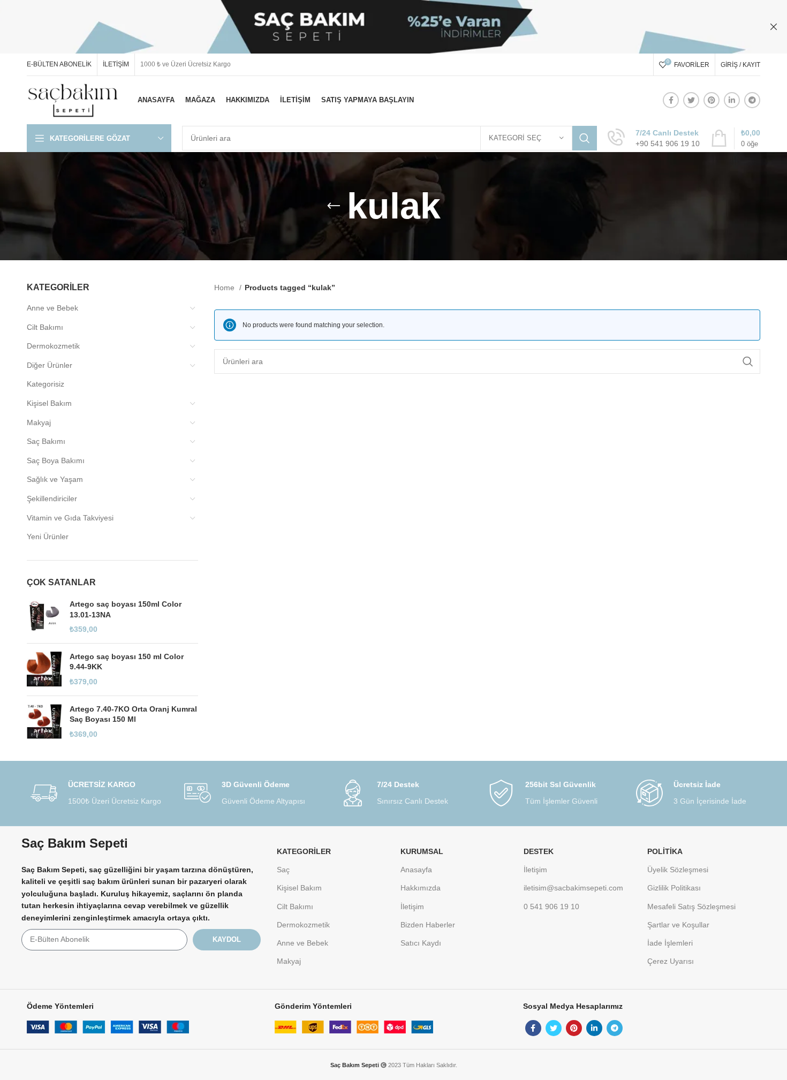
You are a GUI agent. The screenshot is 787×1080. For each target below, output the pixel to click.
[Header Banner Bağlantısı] (377, 27)
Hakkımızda (420, 887)
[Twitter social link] (691, 100)
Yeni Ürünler (48, 536)
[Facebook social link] (671, 100)
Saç (283, 869)
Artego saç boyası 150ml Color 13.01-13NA (125, 609)
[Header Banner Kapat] (773, 27)
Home (225, 287)
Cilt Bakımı (45, 327)
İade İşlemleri (670, 943)
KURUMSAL (421, 851)
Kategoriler (304, 851)
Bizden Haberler (427, 924)
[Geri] (333, 206)
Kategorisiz (45, 384)
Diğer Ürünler (49, 365)
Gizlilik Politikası (674, 887)
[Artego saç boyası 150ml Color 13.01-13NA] (44, 617)
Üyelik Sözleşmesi (677, 869)
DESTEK (539, 851)
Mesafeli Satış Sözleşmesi (691, 906)
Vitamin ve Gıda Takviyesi (70, 517)
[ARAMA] (584, 138)
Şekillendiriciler (52, 498)
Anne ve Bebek (52, 308)
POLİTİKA (665, 851)
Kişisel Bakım (49, 403)
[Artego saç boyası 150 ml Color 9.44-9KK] (44, 670)
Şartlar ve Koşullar (678, 924)
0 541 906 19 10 (551, 906)
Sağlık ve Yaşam (55, 479)
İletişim (412, 906)
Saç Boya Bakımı (56, 460)
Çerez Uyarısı (670, 961)
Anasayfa (416, 869)
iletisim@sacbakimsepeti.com (573, 887)
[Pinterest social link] (711, 100)
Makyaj (39, 422)
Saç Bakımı (46, 441)
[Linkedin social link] (732, 100)
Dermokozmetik (53, 346)
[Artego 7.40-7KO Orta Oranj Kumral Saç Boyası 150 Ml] (44, 722)
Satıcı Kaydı (420, 943)
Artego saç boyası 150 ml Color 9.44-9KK (127, 661)
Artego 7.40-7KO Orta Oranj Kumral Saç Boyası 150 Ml (133, 714)
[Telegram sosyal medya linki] (752, 100)
